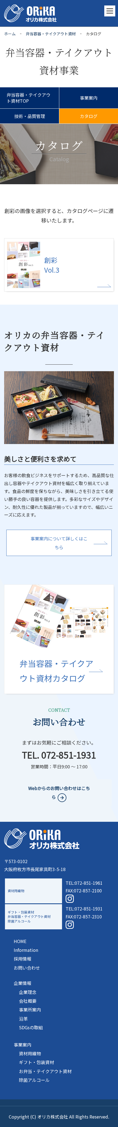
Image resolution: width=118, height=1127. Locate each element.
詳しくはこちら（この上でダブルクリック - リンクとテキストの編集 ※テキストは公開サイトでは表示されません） (59, 639)
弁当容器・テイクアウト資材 (51, 33)
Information (26, 950)
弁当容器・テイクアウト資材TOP (28, 97)
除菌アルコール (34, 1080)
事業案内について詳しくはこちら (59, 542)
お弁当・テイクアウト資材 (45, 1071)
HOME (20, 941)
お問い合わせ (27, 967)
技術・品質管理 (29, 116)
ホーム (10, 33)
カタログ (88, 116)
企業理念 (27, 992)
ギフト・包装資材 (36, 1062)
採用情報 (22, 958)
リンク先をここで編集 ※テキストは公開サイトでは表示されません (59, 265)
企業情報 (22, 983)
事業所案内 (30, 1009)
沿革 (23, 1018)
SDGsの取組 (31, 1027)
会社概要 (27, 1001)
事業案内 (88, 97)
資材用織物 (30, 1053)
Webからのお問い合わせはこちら (59, 792)
